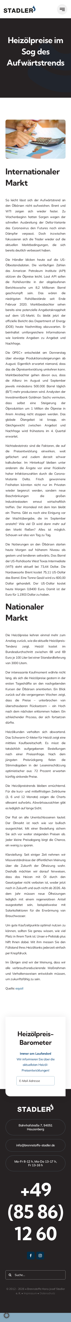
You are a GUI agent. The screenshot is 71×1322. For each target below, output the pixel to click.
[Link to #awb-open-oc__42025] (62, 9)
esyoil (19, 988)
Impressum (30, 1293)
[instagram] (40, 1255)
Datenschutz (47, 1293)
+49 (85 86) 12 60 (35, 1211)
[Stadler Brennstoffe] (20, 7)
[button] (6, 1315)
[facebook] (31, 1255)
